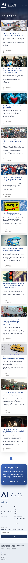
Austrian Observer (18, 520)
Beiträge (16, 507)
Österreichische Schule (6, 511)
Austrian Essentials (18, 516)
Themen (16, 523)
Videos (15, 511)
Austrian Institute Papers (20, 518)
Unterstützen (4, 516)
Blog (15, 509)
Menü (3, 507)
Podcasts (16, 513)
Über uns (3, 509)
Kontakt (3, 513)
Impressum (3, 548)
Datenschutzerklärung (11, 548)
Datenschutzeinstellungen (7, 549)
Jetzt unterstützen (14, 481)
